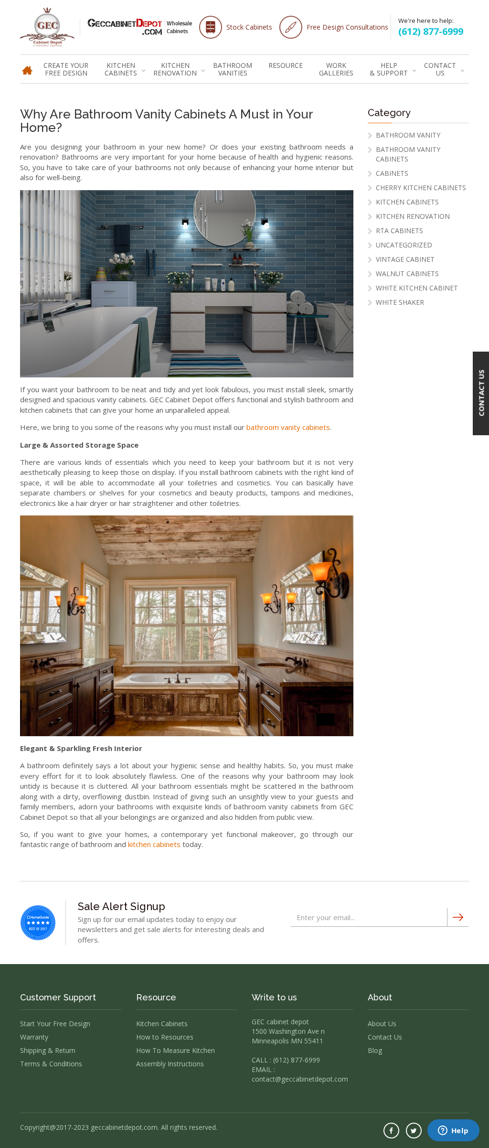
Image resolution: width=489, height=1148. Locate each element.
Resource (285, 65)
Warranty (34, 1036)
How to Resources (164, 1036)
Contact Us (440, 69)
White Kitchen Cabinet (417, 287)
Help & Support (389, 69)
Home (27, 64)
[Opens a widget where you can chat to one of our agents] (453, 1131)
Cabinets (392, 173)
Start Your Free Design (55, 1023)
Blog (375, 1050)
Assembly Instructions (170, 1063)
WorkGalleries (336, 69)
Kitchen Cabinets (121, 69)
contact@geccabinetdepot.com (300, 1079)
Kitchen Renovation (175, 69)
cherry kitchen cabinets (421, 187)
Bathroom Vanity (408, 134)
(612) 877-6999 (430, 31)
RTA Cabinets (399, 230)
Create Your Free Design (65, 69)
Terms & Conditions (51, 1063)
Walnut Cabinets (407, 273)
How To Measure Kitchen (175, 1050)
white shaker (400, 302)
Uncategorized (404, 244)
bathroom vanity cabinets (288, 427)
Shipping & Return (47, 1050)
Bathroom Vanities (232, 69)
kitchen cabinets (154, 844)
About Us (382, 1023)
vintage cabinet (405, 259)
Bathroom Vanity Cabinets (408, 154)
